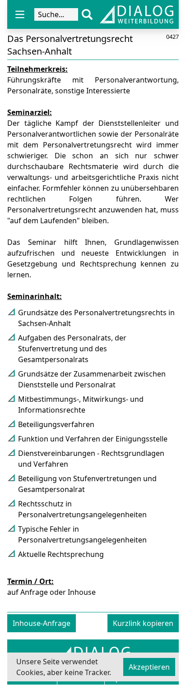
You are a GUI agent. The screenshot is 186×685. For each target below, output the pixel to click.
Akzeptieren (149, 667)
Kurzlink (143, 623)
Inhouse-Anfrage (41, 623)
